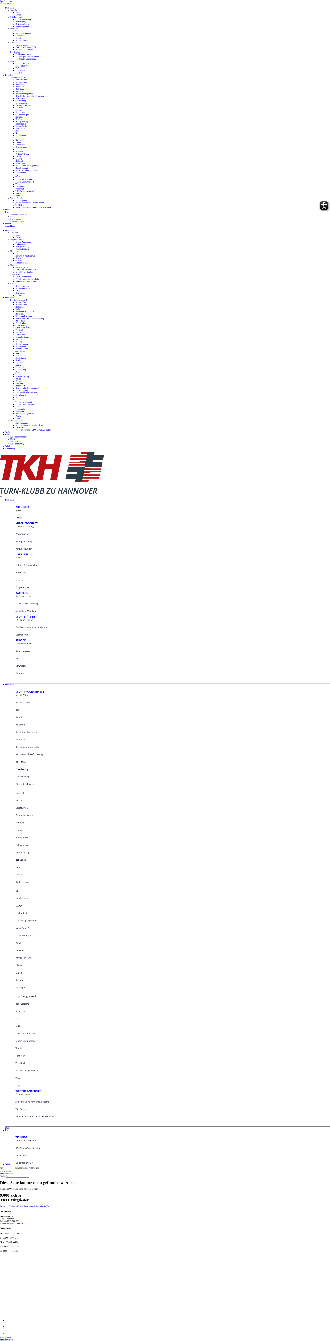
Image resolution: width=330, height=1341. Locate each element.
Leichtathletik (21, 145)
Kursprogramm (21, 200)
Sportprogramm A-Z (18, 77)
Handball (19, 117)
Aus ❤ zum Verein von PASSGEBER (314, 1260)
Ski (16, 175)
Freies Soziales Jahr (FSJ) (25, 47)
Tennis (18, 184)
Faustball (19, 107)
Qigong (18, 159)
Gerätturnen (20, 112)
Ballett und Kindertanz (24, 89)
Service (13, 61)
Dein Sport (9, 75)
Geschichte (19, 36)
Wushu (18, 193)
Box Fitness (20, 98)
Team (17, 31)
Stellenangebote (21, 45)
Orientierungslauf (22, 147)
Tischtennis (20, 186)
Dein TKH (9, 8)
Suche (2, 1176)
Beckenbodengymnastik (25, 94)
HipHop (18, 119)
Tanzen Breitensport (23, 179)
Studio (7, 210)
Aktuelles (14, 10)
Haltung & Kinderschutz (25, 33)
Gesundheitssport (22, 114)
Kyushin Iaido (21, 140)
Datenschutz (44, 1255)
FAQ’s (18, 68)
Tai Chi (18, 177)
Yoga (17, 196)
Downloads (20, 70)
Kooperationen (21, 40)
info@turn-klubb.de (15, 1223)
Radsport (19, 161)
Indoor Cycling (21, 126)
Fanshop (18, 73)
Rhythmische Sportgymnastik (27, 165)
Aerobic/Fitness (21, 80)
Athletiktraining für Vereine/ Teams (29, 203)
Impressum (33, 1255)
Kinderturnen (20, 135)
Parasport (19, 152)
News (17, 12)
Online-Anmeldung (23, 19)
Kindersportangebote (18, 214)
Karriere (13, 43)
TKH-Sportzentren (23, 54)
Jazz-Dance (20, 128)
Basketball (19, 91)
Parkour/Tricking (22, 154)
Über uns (14, 29)
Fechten (18, 110)
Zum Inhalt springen (8, 1)
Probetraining (20, 22)
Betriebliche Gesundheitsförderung (29, 96)
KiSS (17, 138)
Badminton (19, 84)
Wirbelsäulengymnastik (24, 191)
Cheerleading (20, 101)
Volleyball (19, 189)
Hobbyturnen (20, 124)
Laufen (18, 142)
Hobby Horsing (21, 121)
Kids (7, 212)
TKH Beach (20, 205)
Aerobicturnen (21, 82)
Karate (18, 133)
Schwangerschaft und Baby (26, 170)
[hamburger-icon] (1, 496)
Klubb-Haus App (22, 66)
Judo (17, 131)
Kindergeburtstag (17, 221)
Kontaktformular (22, 63)
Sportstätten (15, 52)
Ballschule (19, 87)
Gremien (19, 38)
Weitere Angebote (17, 198)
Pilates (18, 156)
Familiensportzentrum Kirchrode (28, 56)
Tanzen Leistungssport (24, 182)
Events (18, 15)
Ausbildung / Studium (24, 49)
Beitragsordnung (22, 24)
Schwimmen (20, 172)
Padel (17, 149)
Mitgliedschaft (16, 17)
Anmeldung (10, 226)
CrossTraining (21, 103)
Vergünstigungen (22, 26)
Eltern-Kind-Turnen (23, 105)
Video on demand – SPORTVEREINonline (33, 207)
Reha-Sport (20, 163)
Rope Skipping (21, 168)
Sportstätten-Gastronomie (25, 59)
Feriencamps (15, 219)
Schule (8, 223)
